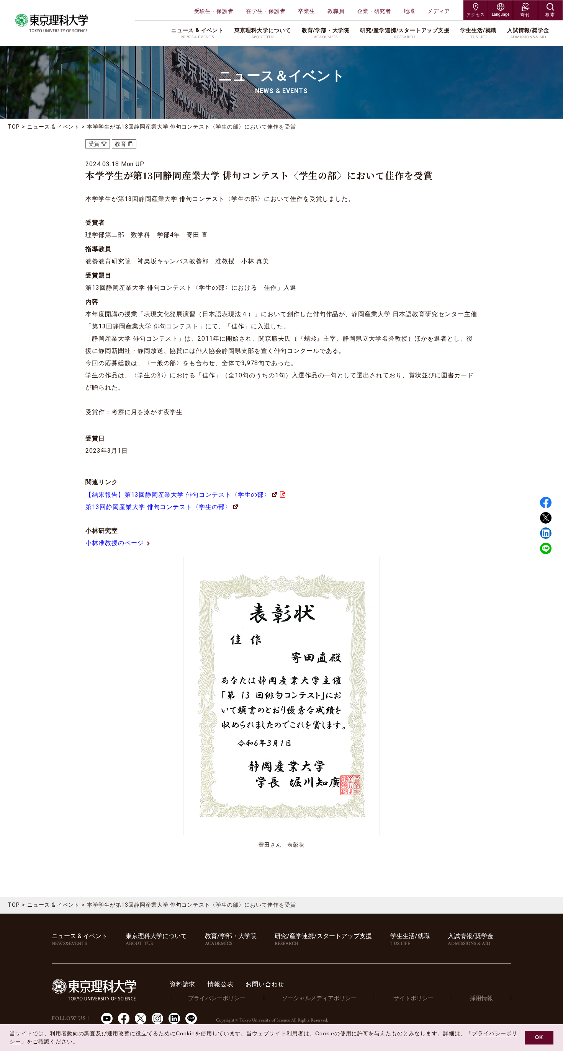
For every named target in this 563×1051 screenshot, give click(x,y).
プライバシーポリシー (216, 998)
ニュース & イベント (53, 127)
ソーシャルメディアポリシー (319, 998)
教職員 (335, 11)
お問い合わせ (264, 984)
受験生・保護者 (214, 11)
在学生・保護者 (265, 11)
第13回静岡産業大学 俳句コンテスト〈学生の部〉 (158, 507)
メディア (438, 11)
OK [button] (539, 1037)
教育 (120, 144)
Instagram (157, 1018)
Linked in (546, 533)
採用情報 (481, 998)
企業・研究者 (374, 11)
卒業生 (306, 11)
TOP (14, 127)
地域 (409, 11)
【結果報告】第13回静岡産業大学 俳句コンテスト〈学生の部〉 (177, 494)
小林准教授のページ (114, 543)
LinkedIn (174, 1018)
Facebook (546, 502)
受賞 (94, 144)
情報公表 (220, 984)
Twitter (546, 518)
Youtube (107, 1018)
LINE (546, 548)
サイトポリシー (413, 998)
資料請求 (182, 984)
